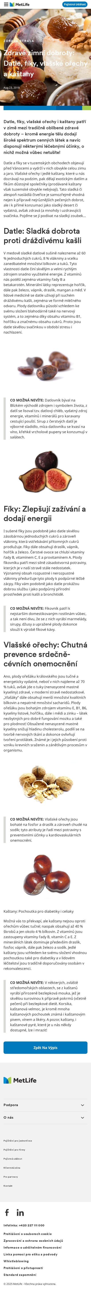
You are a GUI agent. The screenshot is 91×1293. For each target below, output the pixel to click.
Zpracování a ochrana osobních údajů (33, 1241)
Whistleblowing (16, 1261)
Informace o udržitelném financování (33, 1247)
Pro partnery (11, 1177)
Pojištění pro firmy (14, 1150)
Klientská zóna (12, 1168)
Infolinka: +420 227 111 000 (24, 1225)
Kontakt (8, 1186)
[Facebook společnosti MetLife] (7, 1213)
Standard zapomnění (20, 1275)
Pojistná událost (13, 1159)
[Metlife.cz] (20, 1082)
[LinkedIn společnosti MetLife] (20, 1213)
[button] (6, 4)
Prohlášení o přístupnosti (23, 1268)
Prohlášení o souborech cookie (28, 1234)
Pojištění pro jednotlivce (18, 1141)
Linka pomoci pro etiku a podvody (30, 1254)
